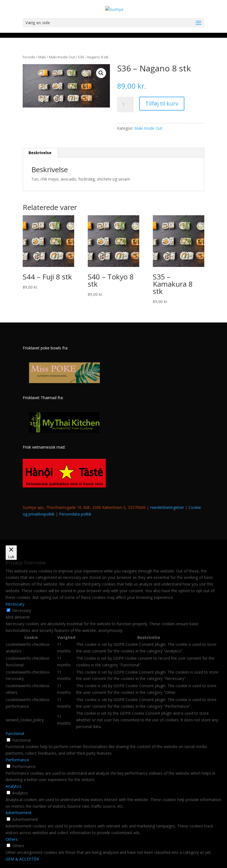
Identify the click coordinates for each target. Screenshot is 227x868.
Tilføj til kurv (161, 103)
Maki (42, 56)
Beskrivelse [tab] (40, 152)
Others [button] (12, 839)
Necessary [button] (15, 604)
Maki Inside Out (62, 56)
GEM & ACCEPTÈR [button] (22, 859)
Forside (29, 56)
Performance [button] (17, 759)
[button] (101, 73)
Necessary (21, 610)
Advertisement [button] (19, 812)
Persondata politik (75, 514)
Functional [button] (15, 733)
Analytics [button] (13, 786)
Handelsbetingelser (167, 507)
